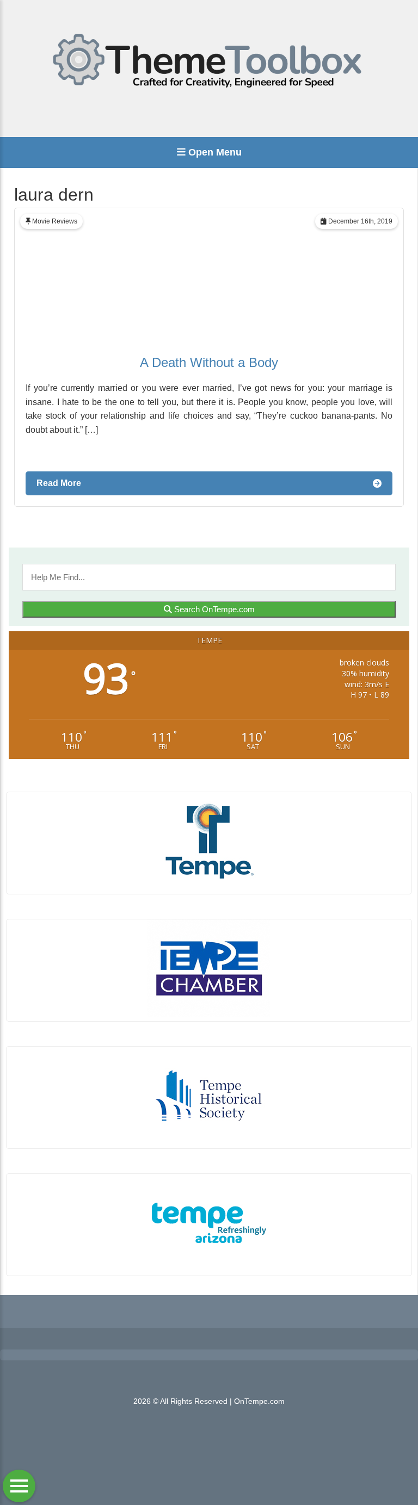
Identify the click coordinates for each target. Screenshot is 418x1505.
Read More (58, 483)
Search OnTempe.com (213, 609)
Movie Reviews (54, 221)
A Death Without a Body (209, 362)
